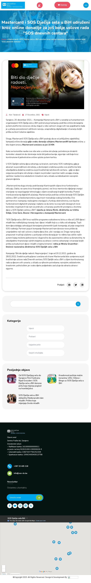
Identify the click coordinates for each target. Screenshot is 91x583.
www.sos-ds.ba (29, 126)
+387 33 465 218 (21, 466)
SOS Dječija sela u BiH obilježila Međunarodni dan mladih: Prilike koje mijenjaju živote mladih (31, 399)
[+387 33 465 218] (9, 466)
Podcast (32, 336)
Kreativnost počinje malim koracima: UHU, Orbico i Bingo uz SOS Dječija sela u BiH (71, 379)
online (80, 141)
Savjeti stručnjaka (36, 353)
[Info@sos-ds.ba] (9, 473)
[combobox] (45, 304)
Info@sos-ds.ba (20, 473)
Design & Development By (56, 577)
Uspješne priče (35, 345)
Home (3, 39)
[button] (69, 285)
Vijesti (47, 115)
